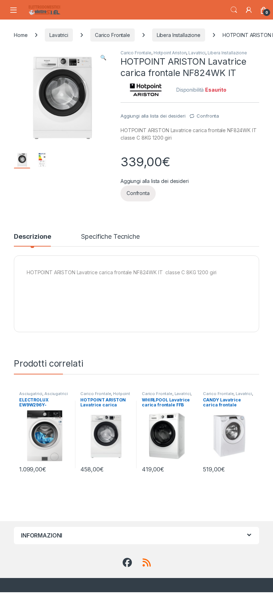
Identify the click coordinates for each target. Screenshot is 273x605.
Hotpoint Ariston (170, 52)
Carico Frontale (112, 35)
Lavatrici (58, 35)
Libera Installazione (178, 35)
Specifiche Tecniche (110, 236)
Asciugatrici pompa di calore (43, 395)
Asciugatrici (30, 393)
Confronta (208, 116)
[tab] (32, 239)
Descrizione (32, 236)
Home (20, 35)
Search (234, 10)
